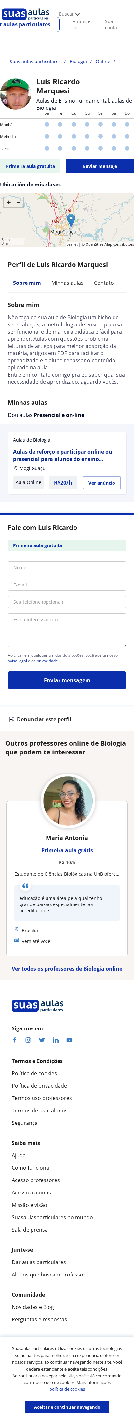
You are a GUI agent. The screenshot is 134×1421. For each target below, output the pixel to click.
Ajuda (19, 1155)
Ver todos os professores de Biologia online (67, 968)
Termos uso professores (42, 1098)
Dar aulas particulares (39, 1262)
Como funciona (30, 1167)
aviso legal (17, 661)
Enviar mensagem (67, 680)
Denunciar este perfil (44, 719)
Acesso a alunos (31, 1192)
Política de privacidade (39, 1085)
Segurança (25, 1122)
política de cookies (67, 1389)
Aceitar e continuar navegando (67, 1407)
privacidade (47, 661)
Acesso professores (36, 1180)
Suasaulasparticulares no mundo (52, 1217)
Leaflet (72, 244)
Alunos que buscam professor (49, 1274)
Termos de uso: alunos (40, 1110)
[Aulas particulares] (25, 22)
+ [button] (9, 202)
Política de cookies (34, 1073)
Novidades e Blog (33, 1307)
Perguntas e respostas (39, 1319)
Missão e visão (29, 1204)
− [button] (19, 202)
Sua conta (111, 24)
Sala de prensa (30, 1229)
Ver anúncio (101, 483)
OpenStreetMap (99, 244)
